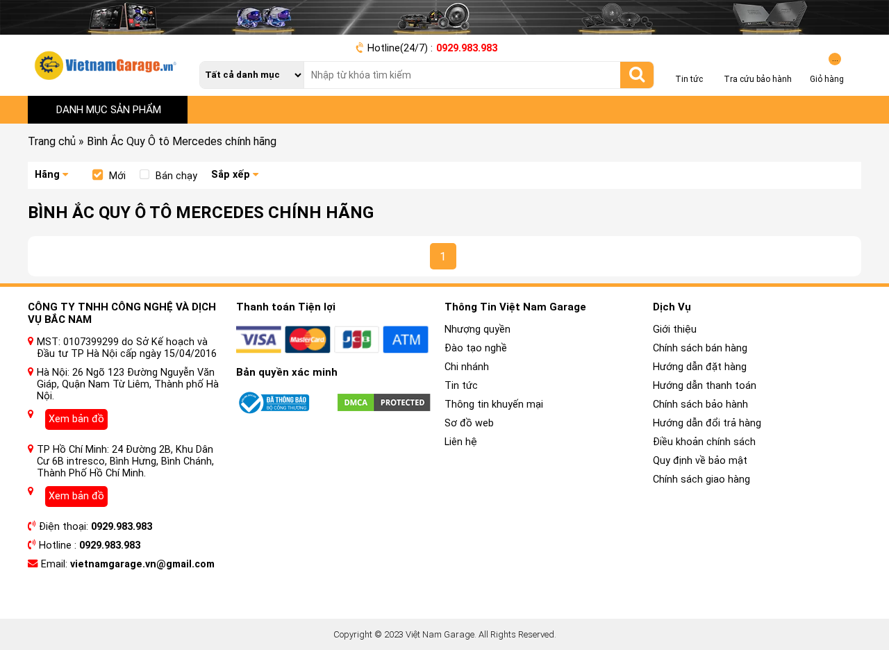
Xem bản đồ (76, 419)
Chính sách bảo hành (700, 404)
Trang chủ (52, 141)
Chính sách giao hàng (701, 479)
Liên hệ (460, 442)
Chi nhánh (466, 367)
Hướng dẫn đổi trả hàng (707, 423)
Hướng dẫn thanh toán (704, 386)
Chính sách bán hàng (700, 348)
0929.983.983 (466, 48)
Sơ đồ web (469, 423)
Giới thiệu (675, 329)
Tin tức (461, 386)
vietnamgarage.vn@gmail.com (142, 564)
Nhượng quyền (477, 329)
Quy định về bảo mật (700, 461)
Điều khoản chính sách (704, 442)
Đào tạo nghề (475, 348)
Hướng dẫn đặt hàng (700, 367)
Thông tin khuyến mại (493, 404)
